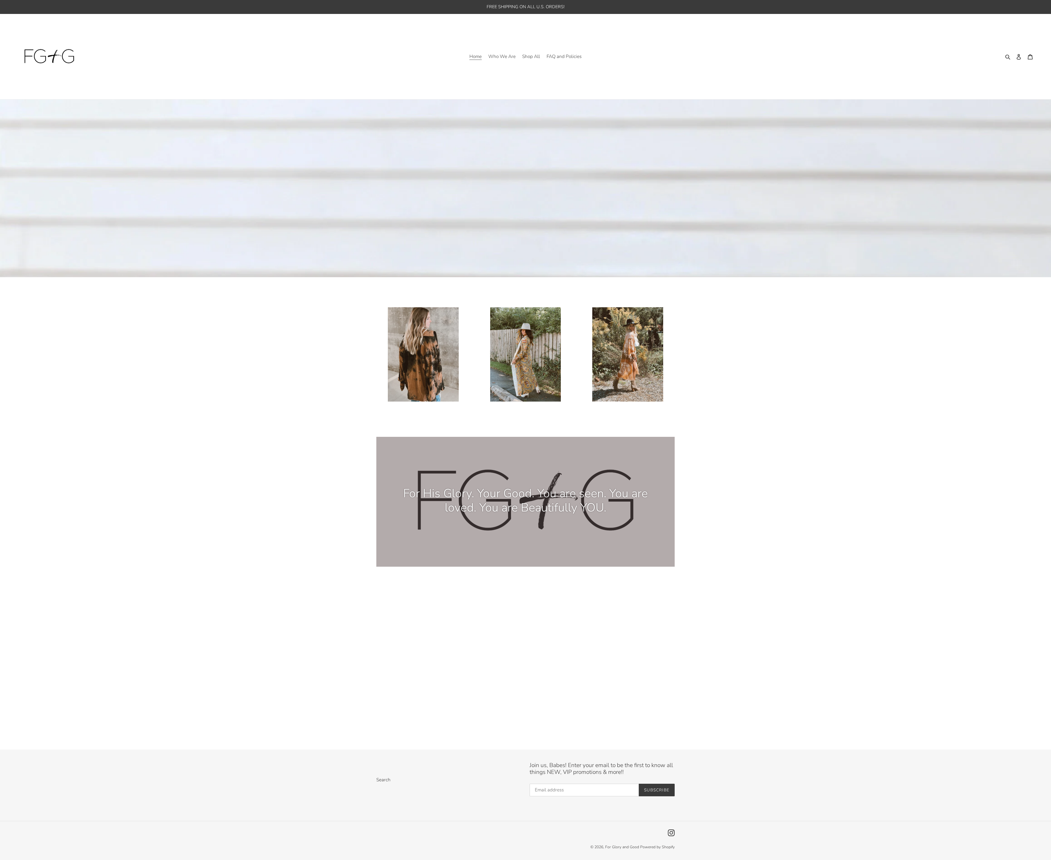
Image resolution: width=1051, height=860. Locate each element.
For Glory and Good (622, 847)
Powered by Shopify (657, 847)
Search (383, 780)
